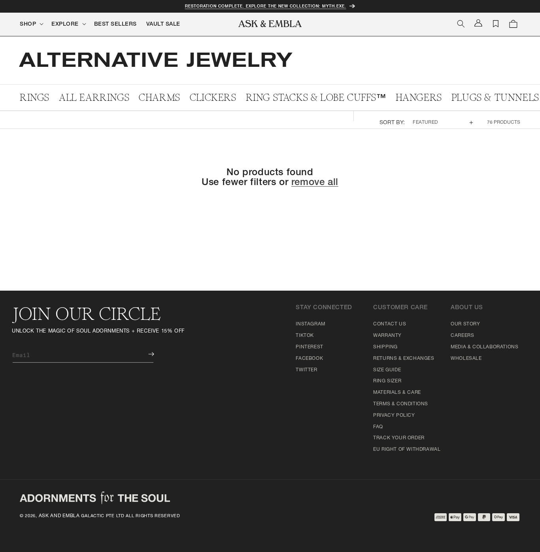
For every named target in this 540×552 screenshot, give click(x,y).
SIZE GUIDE (387, 370)
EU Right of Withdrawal (406, 449)
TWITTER (306, 370)
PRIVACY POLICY (394, 415)
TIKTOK (305, 335)
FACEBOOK (309, 358)
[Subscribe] (145, 354)
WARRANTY (387, 335)
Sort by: (392, 123)
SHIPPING (385, 347)
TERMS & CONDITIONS (400, 404)
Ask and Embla (59, 516)
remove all (314, 183)
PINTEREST (309, 347)
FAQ (378, 427)
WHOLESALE (466, 358)
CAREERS (462, 335)
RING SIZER (387, 381)
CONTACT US (389, 324)
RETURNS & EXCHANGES (403, 358)
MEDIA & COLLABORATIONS (484, 347)
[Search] (461, 23)
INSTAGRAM (310, 324)
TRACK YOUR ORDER (399, 438)
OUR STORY (465, 324)
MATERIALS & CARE (397, 392)
